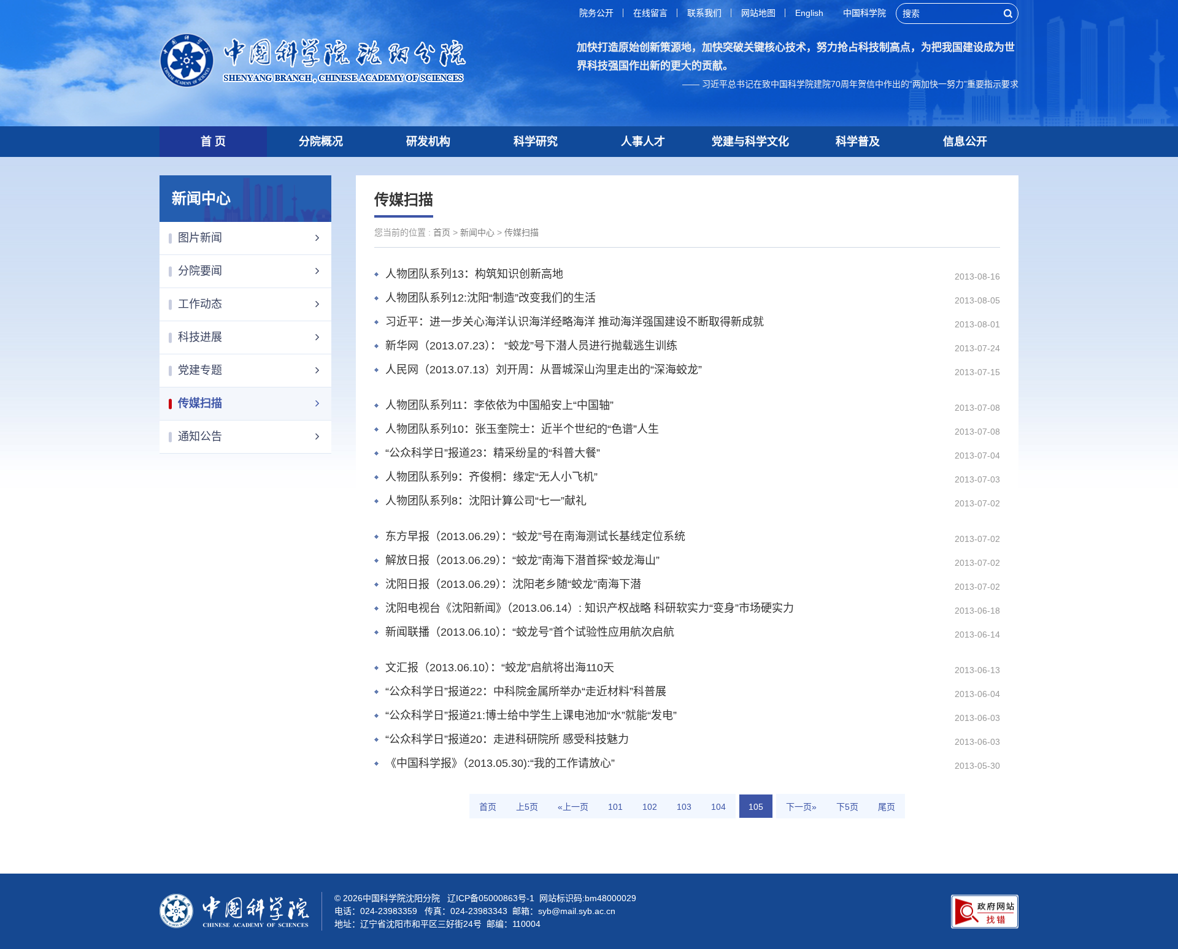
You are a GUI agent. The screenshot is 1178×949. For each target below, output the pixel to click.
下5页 (847, 807)
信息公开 (965, 141)
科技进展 (200, 337)
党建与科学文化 (750, 141)
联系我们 (704, 13)
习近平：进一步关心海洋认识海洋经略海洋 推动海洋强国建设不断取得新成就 (574, 322)
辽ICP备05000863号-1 (490, 898)
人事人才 (643, 141)
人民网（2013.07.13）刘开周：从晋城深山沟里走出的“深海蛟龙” (543, 370)
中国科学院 (864, 13)
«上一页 (573, 807)
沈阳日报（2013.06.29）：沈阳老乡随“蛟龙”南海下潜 (513, 584)
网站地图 (758, 13)
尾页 (886, 807)
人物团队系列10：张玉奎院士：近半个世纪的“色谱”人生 (522, 429)
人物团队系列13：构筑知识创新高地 (474, 274)
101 (615, 807)
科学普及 (858, 141)
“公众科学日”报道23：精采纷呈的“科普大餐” (492, 453)
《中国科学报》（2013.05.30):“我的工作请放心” (500, 763)
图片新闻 (200, 238)
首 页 (213, 141)
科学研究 (536, 141)
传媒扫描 (200, 403)
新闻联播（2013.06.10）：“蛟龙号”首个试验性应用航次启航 (529, 632)
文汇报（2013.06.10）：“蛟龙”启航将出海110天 (499, 667)
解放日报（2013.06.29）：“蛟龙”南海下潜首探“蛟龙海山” (522, 560)
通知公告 (200, 436)
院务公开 (596, 13)
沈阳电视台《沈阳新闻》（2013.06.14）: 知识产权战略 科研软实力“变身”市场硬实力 (589, 608)
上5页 (527, 807)
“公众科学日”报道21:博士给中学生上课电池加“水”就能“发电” (531, 715)
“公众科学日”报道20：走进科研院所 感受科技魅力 (507, 739)
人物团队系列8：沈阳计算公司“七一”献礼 (486, 501)
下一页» (801, 807)
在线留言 (650, 13)
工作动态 (200, 304)
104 (718, 807)
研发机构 (428, 141)
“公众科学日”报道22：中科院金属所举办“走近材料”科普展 (525, 691)
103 (684, 807)
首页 (441, 232)
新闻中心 (477, 232)
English (809, 13)
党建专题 (200, 370)
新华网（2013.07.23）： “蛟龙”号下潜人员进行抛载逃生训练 (531, 346)
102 (649, 807)
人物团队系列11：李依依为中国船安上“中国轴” (499, 405)
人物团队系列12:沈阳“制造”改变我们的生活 (490, 298)
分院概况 (321, 141)
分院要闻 (200, 271)
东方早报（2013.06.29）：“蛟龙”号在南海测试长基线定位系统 (535, 536)
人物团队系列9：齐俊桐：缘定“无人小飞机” (491, 477)
